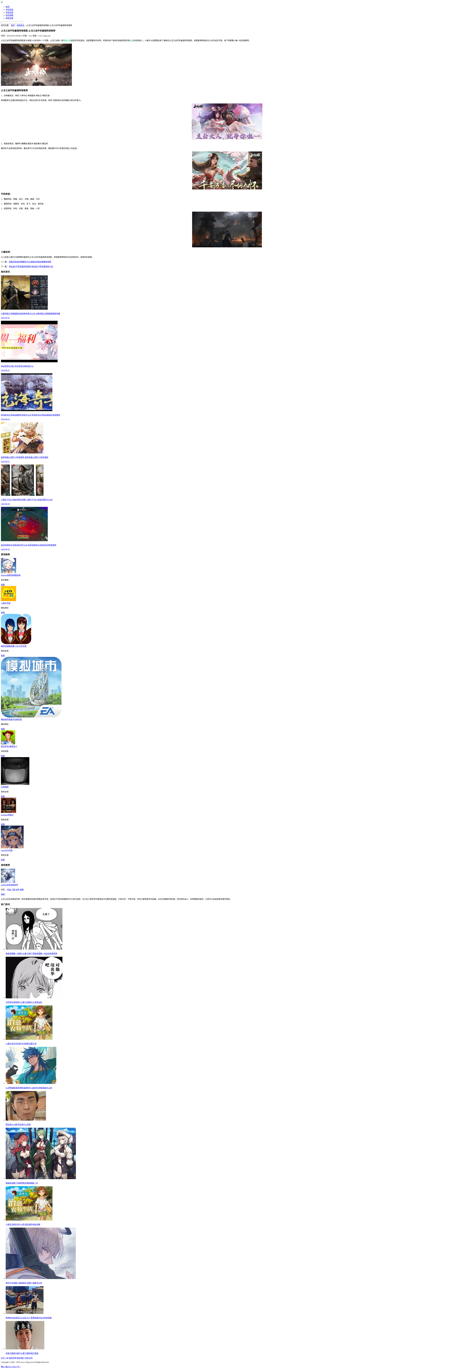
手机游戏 (9, 10)
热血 (9, 890)
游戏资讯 (20, 25)
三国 (13, 890)
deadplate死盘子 (7, 815)
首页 (7, 7)
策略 (65, 40)
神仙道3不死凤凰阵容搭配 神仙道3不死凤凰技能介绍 (31, 267)
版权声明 (13, 1358)
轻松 (131, 40)
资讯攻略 (9, 15)
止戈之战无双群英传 (9, 885)
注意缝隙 (5, 787)
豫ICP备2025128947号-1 (11, 1367)
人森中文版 (5, 603)
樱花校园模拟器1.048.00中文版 (13, 646)
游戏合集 (9, 18)
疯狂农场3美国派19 (9, 746)
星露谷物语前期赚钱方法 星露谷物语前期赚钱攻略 (30, 262)
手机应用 (9, 12)
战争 (17, 890)
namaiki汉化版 (7, 850)
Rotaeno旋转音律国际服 (10, 575)
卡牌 (69, 40)
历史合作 (29, 1358)
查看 (3, 585)
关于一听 (5, 1358)
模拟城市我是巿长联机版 (11, 719)
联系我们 (21, 1358)
